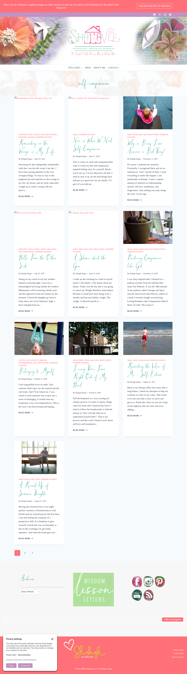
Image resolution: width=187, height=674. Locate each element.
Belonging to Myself (36, 371)
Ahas (75, 135)
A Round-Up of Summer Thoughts (33, 490)
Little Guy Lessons (28, 360)
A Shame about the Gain (89, 262)
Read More (26, 196)
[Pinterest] (170, 14)
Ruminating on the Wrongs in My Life (36, 147)
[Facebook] (154, 14)
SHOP (88, 67)
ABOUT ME (99, 67)
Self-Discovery (49, 135)
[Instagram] (165, 14)
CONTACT (113, 67)
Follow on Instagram (173, 619)
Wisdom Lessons (27, 137)
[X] (159, 14)
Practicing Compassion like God (144, 262)
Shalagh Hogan (26, 159)
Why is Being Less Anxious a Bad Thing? (146, 147)
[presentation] (39, 112)
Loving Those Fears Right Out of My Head (89, 377)
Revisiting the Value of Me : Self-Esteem (146, 370)
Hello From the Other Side (37, 262)
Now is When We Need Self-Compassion (92, 145)
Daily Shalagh (134, 135)
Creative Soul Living (29, 135)
